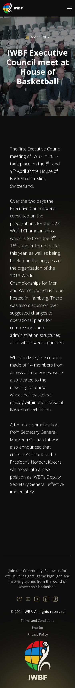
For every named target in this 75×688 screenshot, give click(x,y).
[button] (69, 8)
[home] (13, 8)
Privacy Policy (37, 634)
